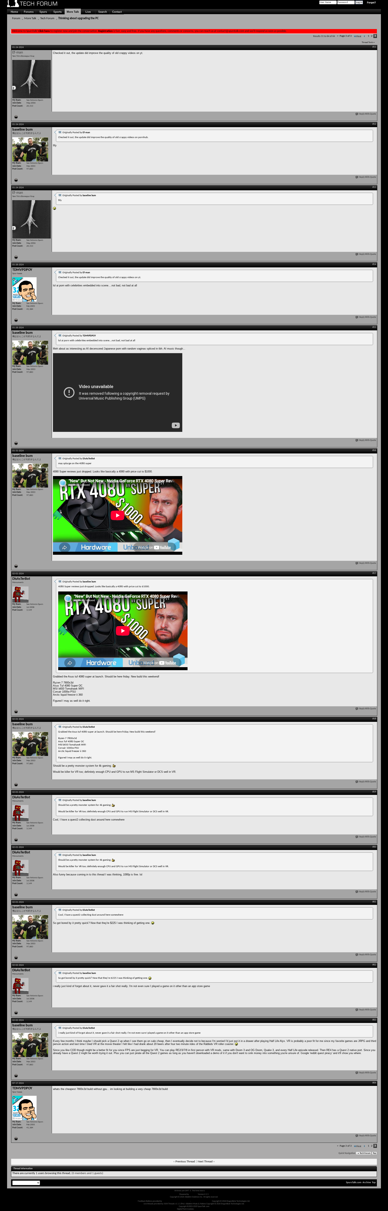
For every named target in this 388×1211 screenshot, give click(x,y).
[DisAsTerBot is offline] (20, 594)
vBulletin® (193, 1194)
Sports (57, 11)
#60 (374, 847)
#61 (374, 902)
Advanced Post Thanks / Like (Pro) (176, 1201)
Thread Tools (367, 42)
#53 (374, 187)
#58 (374, 719)
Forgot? (371, 2)
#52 (374, 124)
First (358, 36)
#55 (374, 327)
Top (374, 1153)
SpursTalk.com (353, 1182)
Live (88, 11)
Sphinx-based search (203, 1209)
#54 (374, 264)
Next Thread (205, 1161)
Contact (117, 11)
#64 (374, 1083)
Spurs (43, 11)
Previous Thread (185, 1161)
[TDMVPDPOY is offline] (24, 289)
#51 (374, 47)
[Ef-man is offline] (31, 79)
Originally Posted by (76, 132)
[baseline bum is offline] (30, 149)
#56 (374, 450)
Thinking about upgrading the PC (78, 18)
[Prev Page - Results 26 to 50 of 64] (364, 36)
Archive (367, 1182)
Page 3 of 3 (346, 36)
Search (102, 11)
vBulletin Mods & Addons (201, 1201)
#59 (374, 792)
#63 (374, 1020)
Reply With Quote (367, 114)
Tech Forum (47, 18)
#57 (374, 573)
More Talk (73, 11)
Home (14, 11)
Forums (29, 11)
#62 (374, 965)
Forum (16, 18)
